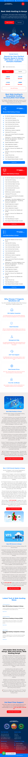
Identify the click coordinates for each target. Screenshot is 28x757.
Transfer (20, 71)
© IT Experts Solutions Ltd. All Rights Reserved (14, 755)
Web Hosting (5, 630)
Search (7, 71)
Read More (5, 611)
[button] (23, 3)
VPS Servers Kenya (6, 604)
